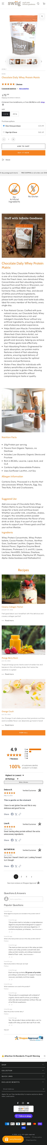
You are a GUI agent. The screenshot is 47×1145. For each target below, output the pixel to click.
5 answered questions (9, 88)
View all (23, 732)
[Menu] (3, 4)
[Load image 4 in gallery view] (29, 61)
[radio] (4, 126)
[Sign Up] (44, 1089)
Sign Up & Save (11, 132)
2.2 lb (6, 114)
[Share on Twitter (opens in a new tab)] (16, 814)
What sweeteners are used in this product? (17, 986)
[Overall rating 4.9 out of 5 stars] (8, 85)
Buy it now (23, 153)
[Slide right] (41, 61)
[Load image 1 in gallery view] (12, 61)
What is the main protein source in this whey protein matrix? (22, 938)
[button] (38, 4)
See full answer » (37, 929)
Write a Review (23, 782)
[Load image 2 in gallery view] (17, 61)
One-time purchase (13, 126)
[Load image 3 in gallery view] (23, 61)
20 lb (15, 114)
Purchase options (8, 121)
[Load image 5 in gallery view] (34, 61)
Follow (6, 916)
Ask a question (24, 88)
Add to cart (23, 146)
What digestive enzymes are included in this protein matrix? (22, 913)
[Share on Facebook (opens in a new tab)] (12, 814)
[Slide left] (5, 61)
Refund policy (25, 1137)
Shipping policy (31, 1140)
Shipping (4, 97)
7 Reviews (19, 84)
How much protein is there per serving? (16, 964)
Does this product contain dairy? (14, 1011)
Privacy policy (37, 1137)
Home (4, 69)
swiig (4, 74)
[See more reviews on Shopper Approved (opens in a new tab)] (20, 814)
